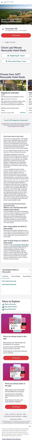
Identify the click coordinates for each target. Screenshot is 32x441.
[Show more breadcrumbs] (2, 42)
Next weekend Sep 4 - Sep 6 (17, 61)
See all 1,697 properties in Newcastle (16, 120)
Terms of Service (16, 439)
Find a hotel (16, 35)
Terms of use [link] (13, 414)
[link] (16, 305)
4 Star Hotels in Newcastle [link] (9, 281)
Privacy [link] (7, 414)
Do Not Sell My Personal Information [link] (12, 416)
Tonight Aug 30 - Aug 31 (17, 55)
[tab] (5, 276)
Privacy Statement (7, 439)
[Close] (30, 426)
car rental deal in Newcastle (20, 244)
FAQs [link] (24, 414)
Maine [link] (7, 42)
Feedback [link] (24, 416)
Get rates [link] (22, 112)
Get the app (16, 358)
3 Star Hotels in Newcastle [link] (9, 284)
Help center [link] (19, 414)
